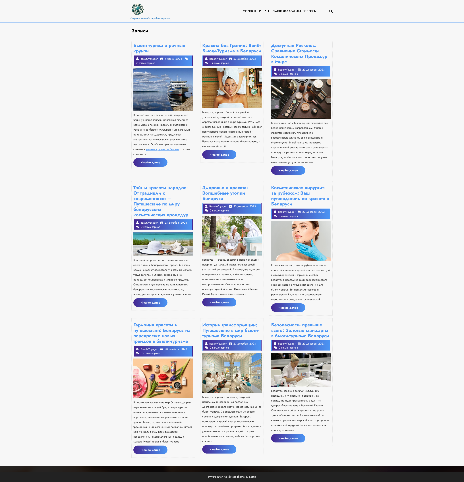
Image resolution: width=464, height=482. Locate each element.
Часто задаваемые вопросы (294, 11)
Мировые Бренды (256, 11)
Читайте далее (154, 163)
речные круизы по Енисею (162, 149)
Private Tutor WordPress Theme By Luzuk (232, 477)
